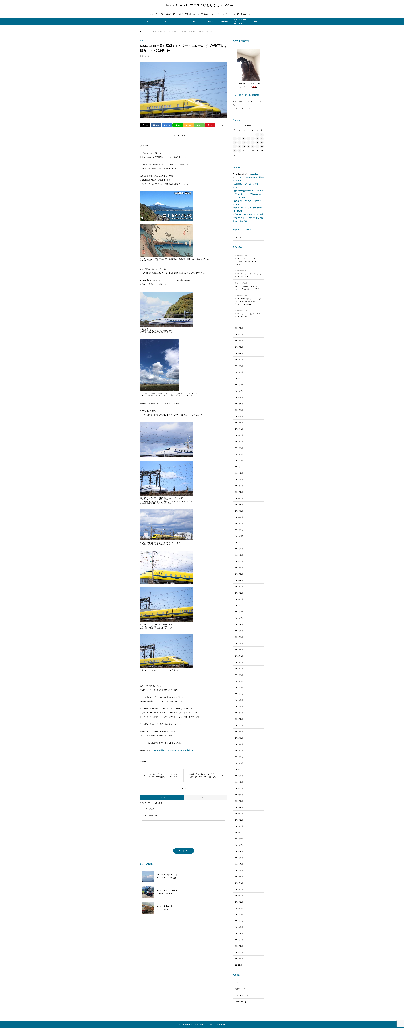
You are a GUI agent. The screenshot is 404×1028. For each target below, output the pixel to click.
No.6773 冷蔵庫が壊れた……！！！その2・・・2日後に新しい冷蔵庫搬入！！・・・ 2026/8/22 (248, 301)
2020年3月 (239, 814)
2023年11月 (239, 536)
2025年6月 (239, 416)
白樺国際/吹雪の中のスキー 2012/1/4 (248, 191)
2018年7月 (239, 940)
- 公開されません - (150, 815)
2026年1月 (239, 372)
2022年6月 (239, 643)
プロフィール (163, 21)
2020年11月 (239, 763)
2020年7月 (239, 788)
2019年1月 (239, 902)
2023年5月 (239, 574)
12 (244, 142)
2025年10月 (239, 391)
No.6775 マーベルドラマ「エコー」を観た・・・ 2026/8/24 (248, 275)
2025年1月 (239, 448)
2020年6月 (239, 795)
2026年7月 (239, 334)
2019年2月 (239, 896)
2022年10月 (239, 618)
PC (194, 21)
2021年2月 (239, 744)
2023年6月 (239, 568)
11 (239, 142)
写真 (141, 40)
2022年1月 (239, 675)
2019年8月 (239, 858)
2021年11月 (239, 687)
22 (257, 146)
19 (244, 146)
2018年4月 (239, 959)
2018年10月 (239, 921)
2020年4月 (239, 807)
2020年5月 (239, 801)
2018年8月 (239, 933)
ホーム (147, 21)
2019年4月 (239, 883)
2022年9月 (239, 624)
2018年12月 (239, 908)
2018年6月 (239, 946)
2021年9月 (239, 700)
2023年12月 (239, 530)
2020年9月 (239, 776)
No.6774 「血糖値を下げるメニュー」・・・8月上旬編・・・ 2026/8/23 (247, 287)
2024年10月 (239, 467)
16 (262, 142)
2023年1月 (239, 599)
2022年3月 (239, 662)
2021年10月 (239, 694)
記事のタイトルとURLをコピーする (183, 135)
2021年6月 (239, 719)
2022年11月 (239, 612)
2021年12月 (239, 681)
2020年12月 (239, 757)
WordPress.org (240, 1002)
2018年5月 (239, 952)
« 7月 (234, 160)
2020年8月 (239, 782)
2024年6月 (239, 492)
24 (235, 150)
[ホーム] (141, 31)
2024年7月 (239, 486)
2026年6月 (239, 341)
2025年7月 (239, 410)
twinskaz (254, 174)
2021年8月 (239, 706)
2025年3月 (239, 435)
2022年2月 (239, 668)
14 (253, 142)
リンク (178, 21)
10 (235, 142)
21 (253, 146)
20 (248, 146)
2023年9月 (239, 549)
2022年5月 (239, 650)
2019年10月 (239, 845)
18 (239, 146)
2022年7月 (239, 637)
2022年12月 (239, 605)
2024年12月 (239, 454)
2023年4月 (239, 580)
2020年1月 (239, 826)
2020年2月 (239, 820)
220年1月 (238, 965)
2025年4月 (239, 429)
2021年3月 (239, 738)
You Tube (256, 21)
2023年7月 (239, 561)
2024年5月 (239, 498)
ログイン (238, 983)
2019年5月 (239, 877)
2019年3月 (239, 889)
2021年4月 (239, 732)
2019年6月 (239, 870)
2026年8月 (239, 328)
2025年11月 (239, 385)
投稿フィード (240, 989)
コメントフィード (241, 995)
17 (235, 146)
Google (210, 21)
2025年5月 (239, 423)
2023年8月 (239, 555)
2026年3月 (239, 359)
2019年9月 (239, 851)
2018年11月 (239, 914)
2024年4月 (239, 505)
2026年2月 (239, 366)
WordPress (225, 21)
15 (257, 142)
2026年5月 (239, 347)
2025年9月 (239, 397)
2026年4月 (239, 353)
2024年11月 (239, 460)
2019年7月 (239, 864)
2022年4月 (239, 656)
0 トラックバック (205, 797)
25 (239, 150)
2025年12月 (239, 378)
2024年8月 (239, 479)
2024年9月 (239, 473)
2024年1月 (239, 523)
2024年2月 (239, 517)
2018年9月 (239, 927)
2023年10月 (239, 542)
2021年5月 (239, 725)
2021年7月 (239, 713)
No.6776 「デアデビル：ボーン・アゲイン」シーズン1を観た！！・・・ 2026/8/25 (248, 261)
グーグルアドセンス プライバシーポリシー (240, 21)
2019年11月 (239, 839)
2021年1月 (239, 750)
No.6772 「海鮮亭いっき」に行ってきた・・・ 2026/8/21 (247, 315)
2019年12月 (239, 832)
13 (248, 142)
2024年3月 (239, 511)
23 (262, 146)
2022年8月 (239, 631)
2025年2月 (239, 441)
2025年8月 (239, 404)
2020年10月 (239, 769)
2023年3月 (239, 587)
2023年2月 (239, 593)
